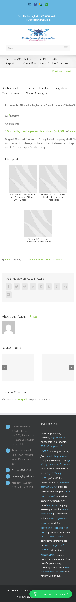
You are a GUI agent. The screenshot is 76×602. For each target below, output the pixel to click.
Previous (57, 71)
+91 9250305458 (46, 16)
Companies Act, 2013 (39, 259)
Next (68, 71)
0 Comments (59, 259)
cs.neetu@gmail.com (38, 19)
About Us (17, 590)
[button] (50, 594)
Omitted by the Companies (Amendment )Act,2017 (36, 131)
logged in (22, 399)
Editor (8, 259)
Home (9, 590)
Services (28, 590)
